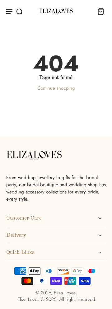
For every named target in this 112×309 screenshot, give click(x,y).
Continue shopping (56, 88)
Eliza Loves (65, 292)
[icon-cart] (99, 11)
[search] (19, 11)
